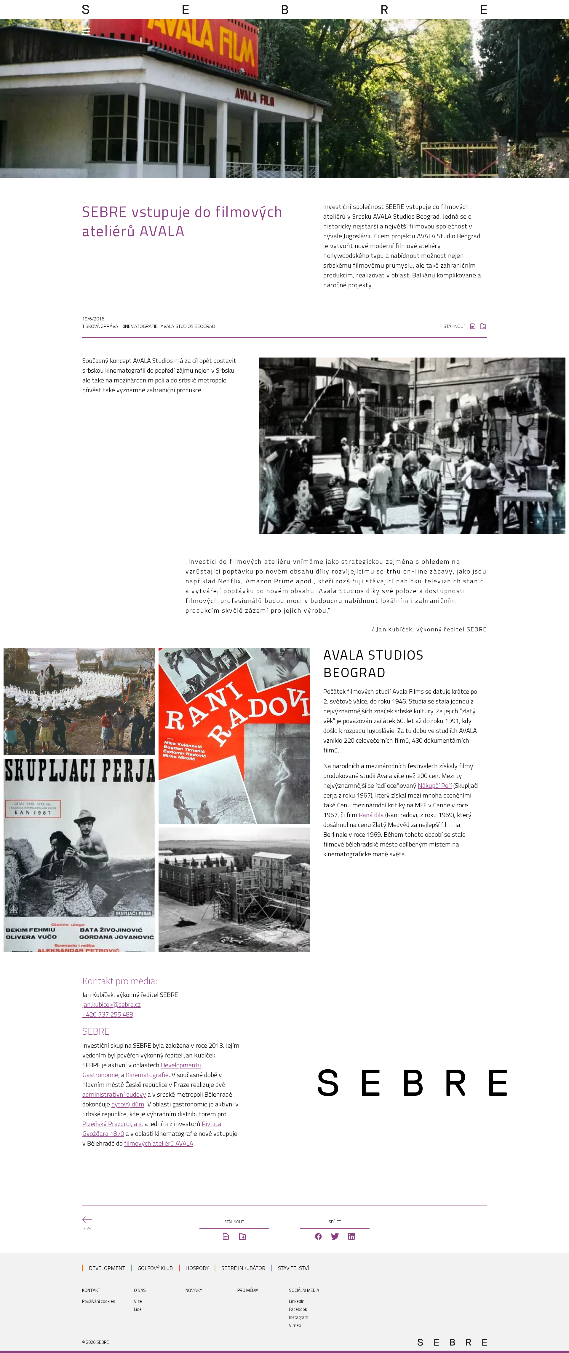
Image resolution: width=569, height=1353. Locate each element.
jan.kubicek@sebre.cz (111, 1004)
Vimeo (295, 1325)
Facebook (298, 1309)
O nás (140, 1290)
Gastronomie (100, 1075)
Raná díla (371, 815)
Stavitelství (293, 1268)
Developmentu (181, 1065)
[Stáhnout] (473, 326)
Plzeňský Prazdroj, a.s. (112, 1124)
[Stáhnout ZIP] (483, 326)
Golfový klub (155, 1268)
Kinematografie (147, 1075)
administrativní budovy (114, 1094)
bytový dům (127, 1104)
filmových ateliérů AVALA (158, 1143)
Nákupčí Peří (435, 785)
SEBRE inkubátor (243, 1268)
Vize (138, 1301)
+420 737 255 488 (107, 1014)
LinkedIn (296, 1301)
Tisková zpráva (100, 326)
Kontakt (91, 1290)
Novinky (194, 1290)
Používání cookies (98, 1301)
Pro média (247, 1290)
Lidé (138, 1309)
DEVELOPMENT (107, 1268)
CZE (483, 32)
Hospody (197, 1268)
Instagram (298, 1317)
